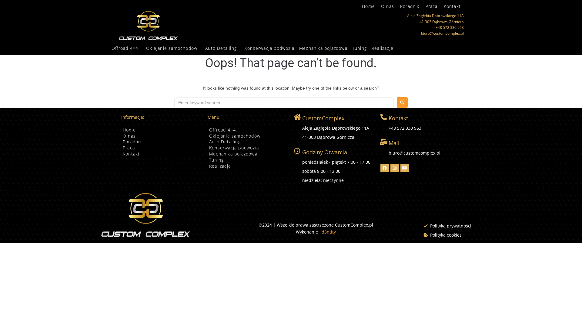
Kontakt (452, 6)
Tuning (359, 48)
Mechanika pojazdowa (323, 48)
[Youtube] (404, 168)
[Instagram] (394, 168)
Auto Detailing (221, 48)
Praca (432, 6)
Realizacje (382, 48)
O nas (387, 6)
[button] (126, 48)
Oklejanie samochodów (171, 48)
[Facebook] (384, 168)
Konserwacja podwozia (269, 48)
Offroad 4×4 (125, 48)
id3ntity (328, 232)
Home (368, 6)
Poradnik (410, 6)
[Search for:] (284, 102)
